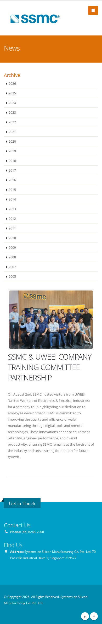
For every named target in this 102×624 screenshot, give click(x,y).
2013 (12, 209)
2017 (12, 170)
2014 (12, 199)
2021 (12, 132)
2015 (12, 189)
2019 (12, 151)
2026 (12, 83)
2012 (12, 218)
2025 (12, 93)
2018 (12, 161)
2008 (12, 257)
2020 (12, 141)
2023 (12, 112)
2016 (12, 180)
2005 (12, 276)
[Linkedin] (85, 616)
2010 (12, 238)
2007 (12, 267)
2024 (12, 103)
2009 (12, 247)
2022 (12, 122)
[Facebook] (94, 616)
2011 (12, 228)
